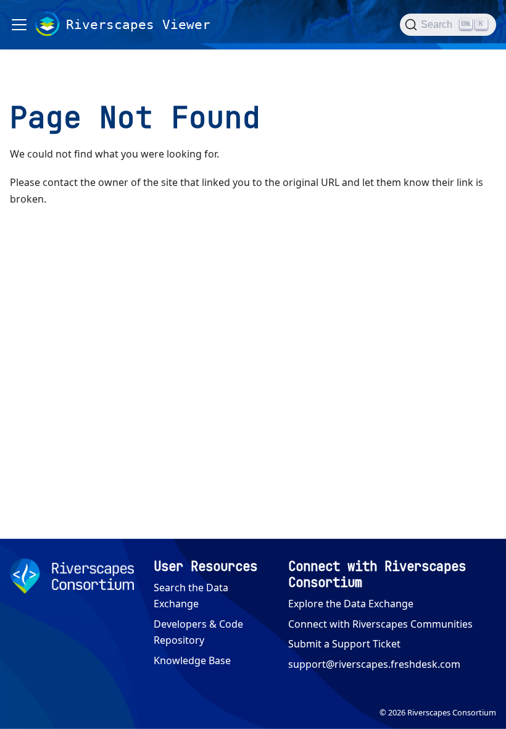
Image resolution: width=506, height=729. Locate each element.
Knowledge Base (192, 660)
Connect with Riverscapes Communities (380, 624)
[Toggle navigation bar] (19, 24)
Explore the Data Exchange (350, 603)
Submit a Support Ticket (344, 644)
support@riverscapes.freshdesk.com (374, 664)
